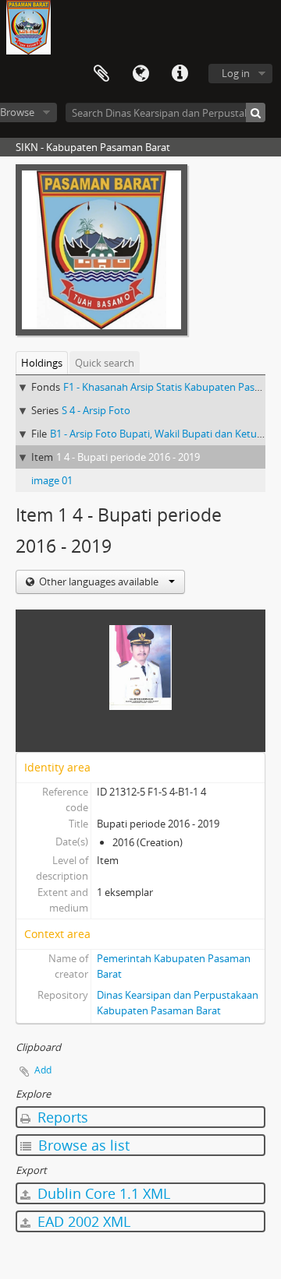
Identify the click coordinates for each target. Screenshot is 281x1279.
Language (140, 73)
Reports (61, 1117)
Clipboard (101, 73)
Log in (236, 73)
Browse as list (82, 1145)
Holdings (41, 363)
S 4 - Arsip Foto (96, 410)
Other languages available (99, 581)
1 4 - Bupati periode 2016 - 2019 (128, 457)
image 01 (52, 480)
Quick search (104, 363)
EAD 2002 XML (82, 1221)
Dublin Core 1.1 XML (102, 1193)
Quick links (179, 73)
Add (43, 1070)
